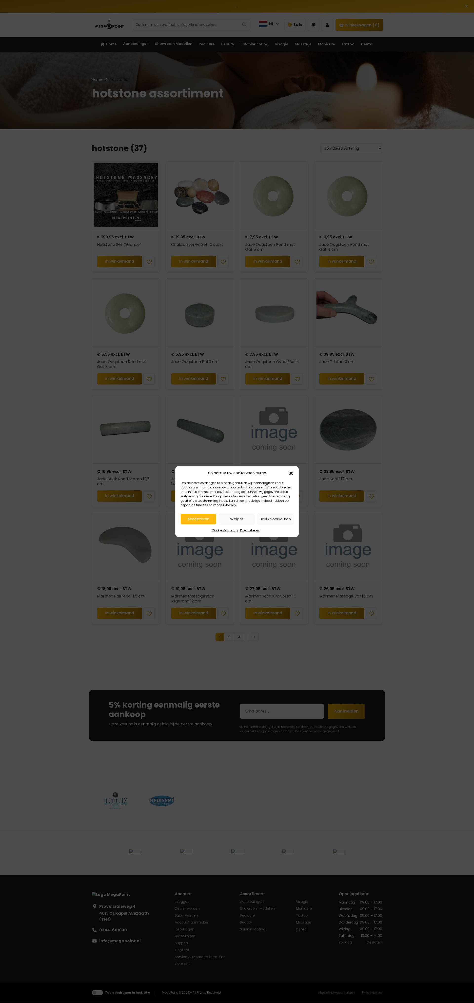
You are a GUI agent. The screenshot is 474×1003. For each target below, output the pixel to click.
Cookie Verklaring (225, 530)
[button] (291, 472)
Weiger (236, 518)
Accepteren (198, 518)
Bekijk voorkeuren (275, 518)
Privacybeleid (250, 530)
